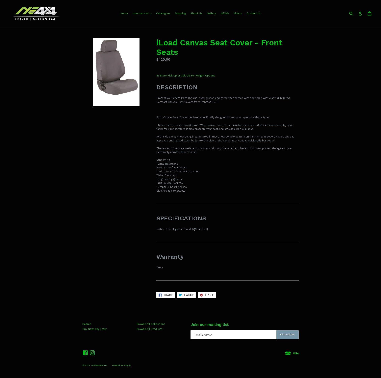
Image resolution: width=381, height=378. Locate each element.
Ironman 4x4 (141, 13)
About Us (196, 13)
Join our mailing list (209, 324)
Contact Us (254, 13)
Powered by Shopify (121, 365)
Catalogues (163, 13)
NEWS (225, 13)
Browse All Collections (151, 324)
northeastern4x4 (99, 365)
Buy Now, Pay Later (94, 328)
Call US (186, 75)
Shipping (180, 13)
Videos (238, 13)
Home (124, 13)
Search (86, 324)
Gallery (211, 13)
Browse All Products (149, 328)
